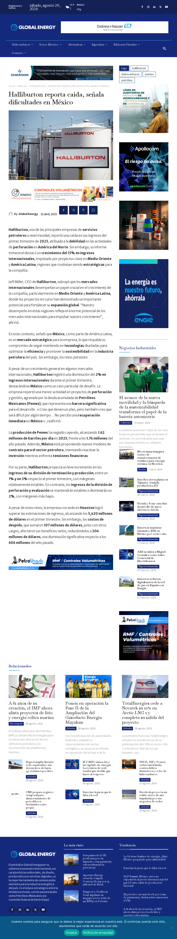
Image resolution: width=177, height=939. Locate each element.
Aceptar (71, 932)
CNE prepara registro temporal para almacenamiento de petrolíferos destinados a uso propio (40, 799)
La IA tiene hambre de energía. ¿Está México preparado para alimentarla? (145, 858)
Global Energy (28, 214)
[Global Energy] (11, 214)
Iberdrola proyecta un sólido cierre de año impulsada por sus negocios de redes (153, 796)
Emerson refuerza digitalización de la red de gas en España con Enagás (151, 583)
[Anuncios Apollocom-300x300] (143, 190)
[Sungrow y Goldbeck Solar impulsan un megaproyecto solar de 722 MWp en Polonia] (71, 896)
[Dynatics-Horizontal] (61, 205)
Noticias (22, 86)
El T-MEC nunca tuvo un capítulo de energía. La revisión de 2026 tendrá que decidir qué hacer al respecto (97, 768)
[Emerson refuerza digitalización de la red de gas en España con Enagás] (126, 581)
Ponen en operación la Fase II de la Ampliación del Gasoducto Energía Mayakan (86, 712)
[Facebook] (142, 7)
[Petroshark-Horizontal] (61, 573)
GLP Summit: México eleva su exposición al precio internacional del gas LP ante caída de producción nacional (145, 881)
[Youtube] (166, 7)
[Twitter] (160, 7)
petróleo (127, 80)
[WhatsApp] (93, 210)
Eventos (142, 469)
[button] (164, 49)
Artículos (71, 728)
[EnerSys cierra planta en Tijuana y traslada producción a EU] (126, 482)
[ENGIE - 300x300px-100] (143, 327)
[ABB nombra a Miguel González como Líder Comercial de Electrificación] (126, 554)
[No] (171, 927)
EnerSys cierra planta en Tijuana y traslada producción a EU (152, 483)
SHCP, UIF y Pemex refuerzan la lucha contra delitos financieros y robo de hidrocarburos (152, 768)
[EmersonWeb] (61, 83)
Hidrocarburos (37, 86)
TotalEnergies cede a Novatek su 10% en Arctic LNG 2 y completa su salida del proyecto (143, 712)
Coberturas (125, 422)
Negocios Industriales (148, 491)
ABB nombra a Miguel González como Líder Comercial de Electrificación (151, 556)
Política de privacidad (98, 932)
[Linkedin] (154, 7)
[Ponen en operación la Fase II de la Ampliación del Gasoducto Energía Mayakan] (88, 686)
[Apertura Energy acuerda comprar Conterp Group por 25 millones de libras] (71, 880)
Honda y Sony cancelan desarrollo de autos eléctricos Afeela (152, 507)
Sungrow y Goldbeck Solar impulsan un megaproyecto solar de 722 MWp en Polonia (96, 896)
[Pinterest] (83, 210)
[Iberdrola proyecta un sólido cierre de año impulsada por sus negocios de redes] (129, 794)
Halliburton (139, 68)
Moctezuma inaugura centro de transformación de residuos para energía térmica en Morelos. (151, 458)
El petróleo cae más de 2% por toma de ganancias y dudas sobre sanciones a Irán (145, 897)
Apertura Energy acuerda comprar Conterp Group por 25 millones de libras (96, 879)
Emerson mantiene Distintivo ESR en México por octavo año (152, 531)
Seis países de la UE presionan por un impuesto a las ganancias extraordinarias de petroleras (97, 862)
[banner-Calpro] (143, 132)
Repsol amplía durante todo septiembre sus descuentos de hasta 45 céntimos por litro (40, 766)
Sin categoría (16, 723)
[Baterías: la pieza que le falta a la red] (72, 794)
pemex (149, 74)
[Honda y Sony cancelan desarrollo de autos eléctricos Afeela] (126, 506)
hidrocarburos (130, 74)
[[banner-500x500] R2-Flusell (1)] (143, 249)
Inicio (12, 86)
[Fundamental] (114, 27)
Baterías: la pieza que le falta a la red (97, 793)
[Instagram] (148, 7)
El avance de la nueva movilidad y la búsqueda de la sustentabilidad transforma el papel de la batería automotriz (143, 407)
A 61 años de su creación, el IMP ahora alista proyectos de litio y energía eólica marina (31, 710)
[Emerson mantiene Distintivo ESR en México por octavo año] (126, 530)
